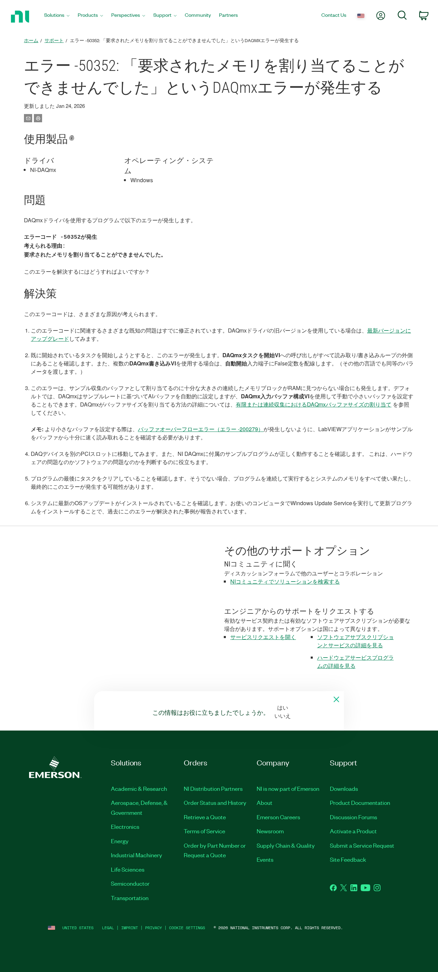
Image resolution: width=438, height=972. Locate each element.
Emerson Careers (278, 817)
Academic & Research (139, 788)
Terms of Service (204, 831)
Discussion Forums (353, 817)
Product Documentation (360, 802)
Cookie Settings (187, 928)
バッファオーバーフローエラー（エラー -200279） (200, 429)
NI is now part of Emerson (288, 788)
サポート (54, 40)
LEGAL (108, 928)
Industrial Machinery (136, 855)
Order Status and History (215, 802)
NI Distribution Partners (213, 788)
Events (265, 859)
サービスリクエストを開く (263, 637)
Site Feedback (348, 859)
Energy (120, 841)
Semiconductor (130, 883)
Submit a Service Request (362, 845)
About (264, 802)
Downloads (344, 788)
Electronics (125, 826)
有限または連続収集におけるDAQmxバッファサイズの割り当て (313, 404)
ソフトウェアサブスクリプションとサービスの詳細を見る (355, 641)
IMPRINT (129, 928)
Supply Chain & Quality (286, 845)
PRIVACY (153, 928)
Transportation (130, 897)
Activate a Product (353, 831)
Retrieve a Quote (205, 817)
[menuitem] (57, 16)
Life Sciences (127, 869)
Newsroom (270, 831)
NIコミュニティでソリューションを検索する (285, 581)
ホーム (31, 40)
